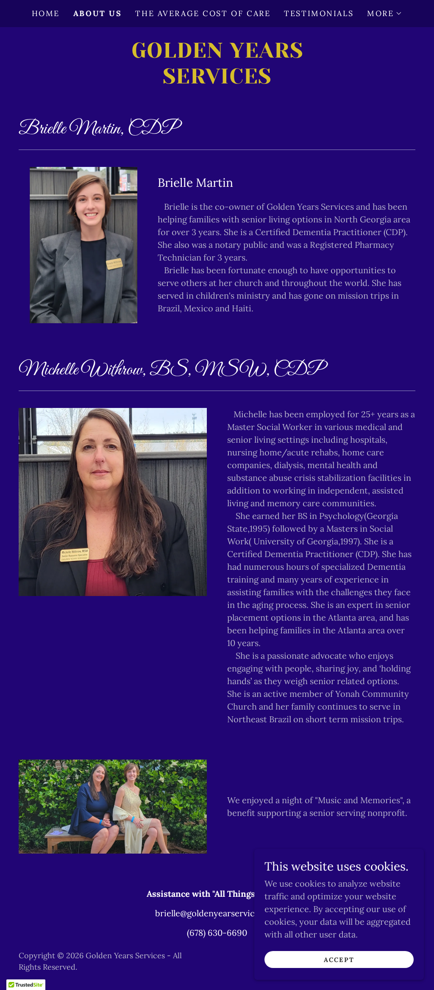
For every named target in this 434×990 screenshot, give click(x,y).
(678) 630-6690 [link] (217, 932)
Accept (339, 960)
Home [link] (46, 13)
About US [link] (97, 13)
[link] (217, 80)
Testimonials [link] (318, 13)
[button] (384, 13)
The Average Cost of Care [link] (202, 13)
